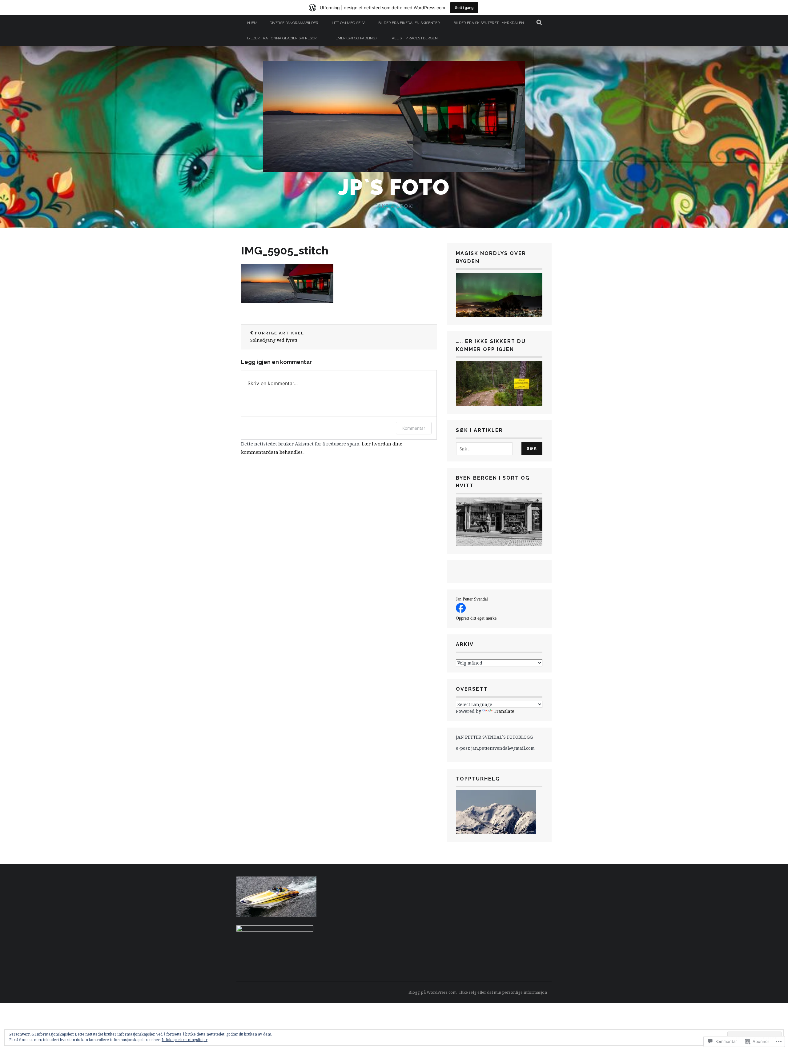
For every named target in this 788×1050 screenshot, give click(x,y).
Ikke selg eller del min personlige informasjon (503, 992)
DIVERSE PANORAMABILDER (294, 23)
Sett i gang (464, 7)
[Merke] (484, 449)
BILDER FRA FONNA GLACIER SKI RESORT (283, 38)
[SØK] (539, 22)
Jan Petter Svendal (472, 599)
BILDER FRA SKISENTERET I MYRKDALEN (488, 23)
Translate (504, 711)
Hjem (252, 23)
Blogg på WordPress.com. (432, 992)
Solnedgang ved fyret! (277, 337)
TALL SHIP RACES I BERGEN (414, 38)
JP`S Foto (394, 187)
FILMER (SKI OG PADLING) (354, 38)
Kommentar (413, 428)
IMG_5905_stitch (284, 250)
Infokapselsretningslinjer (184, 1039)
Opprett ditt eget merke (476, 618)
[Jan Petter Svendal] (461, 611)
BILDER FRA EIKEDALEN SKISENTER (409, 23)
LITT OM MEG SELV (348, 23)
